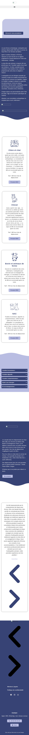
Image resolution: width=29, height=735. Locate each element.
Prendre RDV (14, 182)
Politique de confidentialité (15, 690)
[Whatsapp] (18, 694)
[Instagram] (14, 694)
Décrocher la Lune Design (18, 732)
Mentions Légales (12, 686)
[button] (14, 7)
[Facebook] (11, 694)
